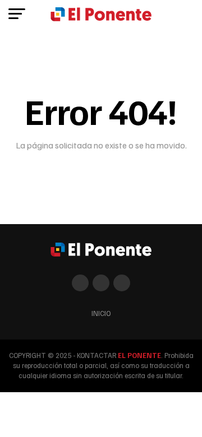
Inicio (101, 313)
